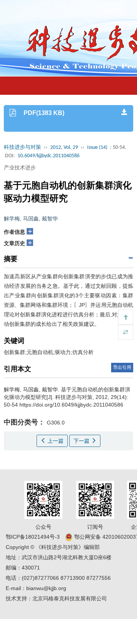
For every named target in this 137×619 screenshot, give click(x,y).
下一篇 (82, 441)
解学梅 (12, 218)
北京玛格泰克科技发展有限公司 (69, 598)
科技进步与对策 (22, 147)
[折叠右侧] (125, 332)
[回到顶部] (125, 317)
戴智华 (50, 218)
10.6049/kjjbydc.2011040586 (49, 156)
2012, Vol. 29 (64, 147)
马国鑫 (31, 218)
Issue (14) (97, 147)
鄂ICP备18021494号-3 (33, 537)
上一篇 (55, 441)
